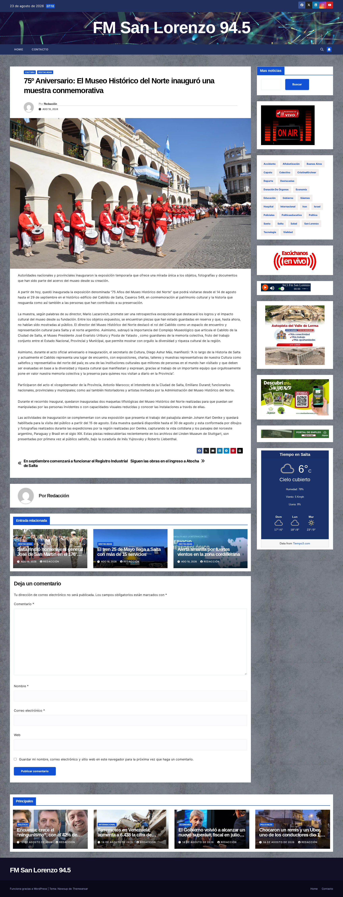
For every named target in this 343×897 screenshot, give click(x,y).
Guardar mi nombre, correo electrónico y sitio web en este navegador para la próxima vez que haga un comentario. (106, 759)
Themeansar (80, 888)
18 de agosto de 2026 (37, 842)
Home (18, 49)
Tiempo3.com (301, 543)
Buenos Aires (314, 163)
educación (270, 197)
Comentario (24, 604)
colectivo (284, 172)
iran (305, 206)
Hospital (268, 206)
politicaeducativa (292, 215)
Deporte (268, 180)
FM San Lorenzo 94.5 (171, 27)
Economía (301, 189)
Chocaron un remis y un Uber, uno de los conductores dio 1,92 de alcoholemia (292, 834)
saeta (267, 223)
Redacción (50, 103)
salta (280, 223)
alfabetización (291, 163)
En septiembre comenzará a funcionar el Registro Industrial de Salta (76, 463)
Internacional (287, 206)
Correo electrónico (29, 710)
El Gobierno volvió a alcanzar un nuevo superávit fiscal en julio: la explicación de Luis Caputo (211, 834)
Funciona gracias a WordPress (29, 888)
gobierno (288, 197)
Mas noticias (270, 71)
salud (294, 223)
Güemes (305, 197)
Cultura (30, 72)
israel (317, 206)
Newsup (63, 888)
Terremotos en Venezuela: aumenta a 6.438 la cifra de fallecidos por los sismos (124, 834)
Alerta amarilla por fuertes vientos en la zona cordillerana (208, 552)
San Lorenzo (311, 223)
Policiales (269, 215)
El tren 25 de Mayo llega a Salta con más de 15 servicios (129, 552)
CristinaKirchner (306, 172)
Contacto (40, 49)
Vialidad (288, 232)
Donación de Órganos (276, 189)
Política (313, 215)
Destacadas (45, 72)
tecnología (270, 232)
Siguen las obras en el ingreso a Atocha (164, 461)
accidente (270, 163)
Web (17, 735)
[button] (322, 49)
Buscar (297, 84)
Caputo (268, 172)
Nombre (21, 686)
